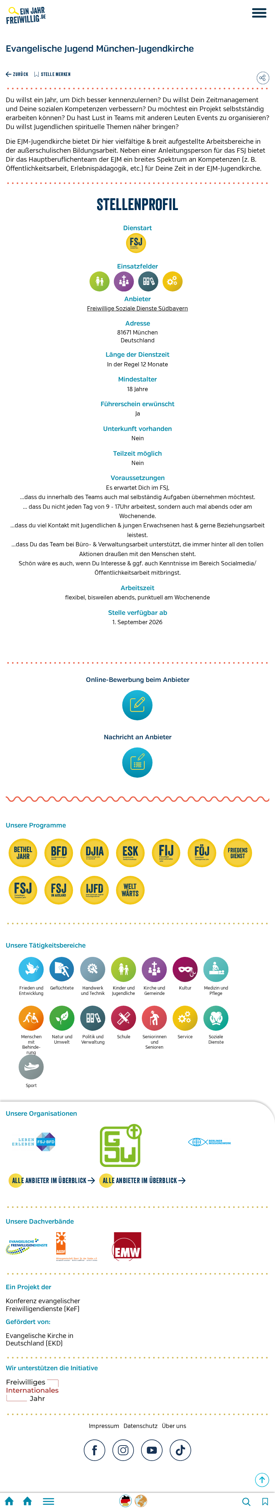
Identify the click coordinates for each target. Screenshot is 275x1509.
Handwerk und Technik (93, 991)
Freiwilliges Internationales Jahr (41, 1392)
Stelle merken (56, 74)
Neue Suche (246, 1501)
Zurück (20, 74)
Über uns (174, 1426)
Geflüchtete (62, 988)
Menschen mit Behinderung (31, 1044)
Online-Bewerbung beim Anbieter (137, 680)
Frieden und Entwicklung (31, 991)
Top (262, 1480)
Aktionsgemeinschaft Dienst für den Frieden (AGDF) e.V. (76, 1246)
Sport (31, 1085)
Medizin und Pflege (216, 991)
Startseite (9, 1502)
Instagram (123, 1450)
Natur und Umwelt (62, 1039)
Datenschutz (141, 1426)
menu (259, 13)
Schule (123, 1037)
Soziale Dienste (216, 1039)
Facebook (94, 1450)
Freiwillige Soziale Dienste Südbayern (137, 308)
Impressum (104, 1426)
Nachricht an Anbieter (138, 737)
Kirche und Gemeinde (124, 281)
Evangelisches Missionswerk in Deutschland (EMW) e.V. (127, 1246)
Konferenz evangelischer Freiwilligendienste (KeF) (43, 1305)
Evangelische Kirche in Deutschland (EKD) (39, 1340)
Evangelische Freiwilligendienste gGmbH (26, 1246)
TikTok (180, 1450)
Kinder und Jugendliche (100, 281)
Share (263, 78)
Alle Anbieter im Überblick (49, 1180)
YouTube (152, 1450)
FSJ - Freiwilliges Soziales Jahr (136, 243)
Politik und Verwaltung (148, 281)
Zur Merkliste (265, 1501)
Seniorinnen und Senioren (155, 1042)
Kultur (185, 988)
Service (173, 281)
